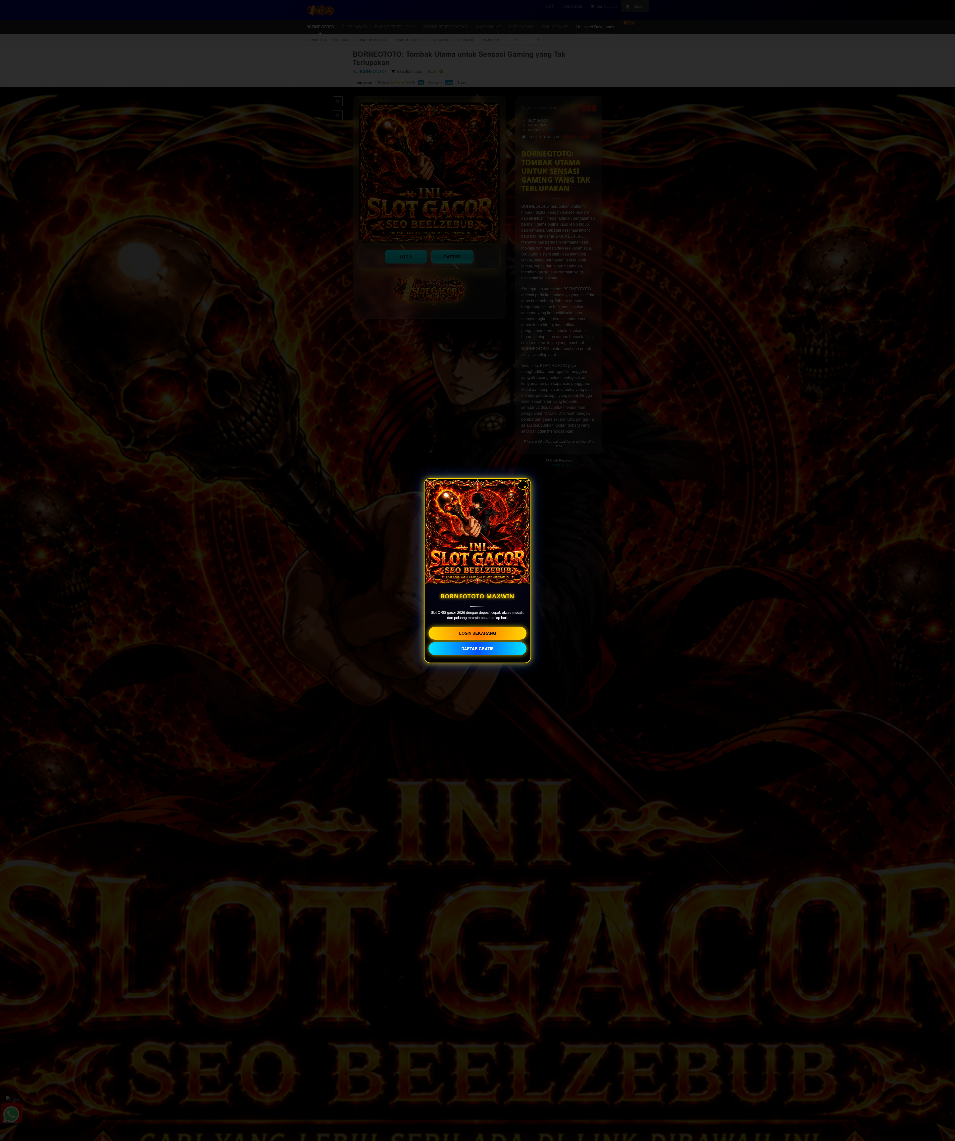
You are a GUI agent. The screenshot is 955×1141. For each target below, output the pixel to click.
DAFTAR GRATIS (477, 648)
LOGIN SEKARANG (477, 633)
